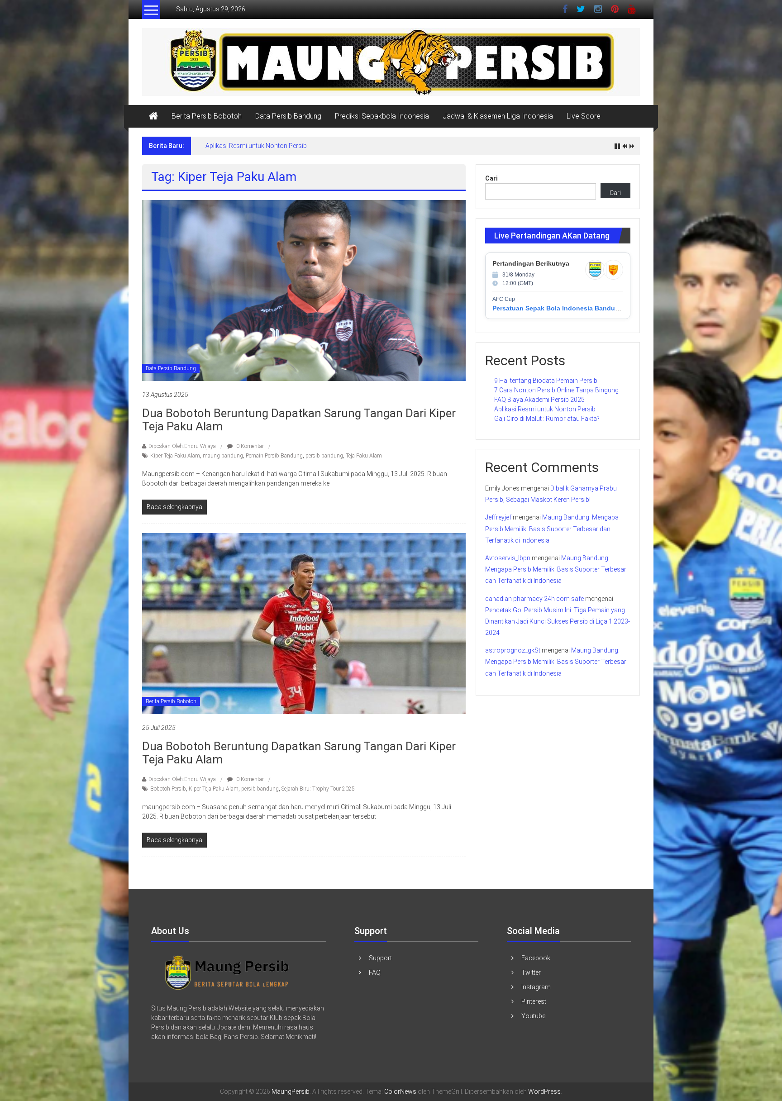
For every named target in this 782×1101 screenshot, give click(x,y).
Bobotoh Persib (168, 789)
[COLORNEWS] (227, 972)
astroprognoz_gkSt (512, 650)
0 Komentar (249, 446)
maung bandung (223, 456)
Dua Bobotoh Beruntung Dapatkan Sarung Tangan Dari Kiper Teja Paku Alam (299, 419)
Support (380, 958)
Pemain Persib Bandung (274, 456)
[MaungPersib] (153, 116)
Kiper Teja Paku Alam (175, 456)
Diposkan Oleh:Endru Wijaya (182, 446)
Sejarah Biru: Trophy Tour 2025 (318, 789)
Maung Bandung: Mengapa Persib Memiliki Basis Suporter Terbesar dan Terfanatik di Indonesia (552, 528)
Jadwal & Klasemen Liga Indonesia (498, 116)
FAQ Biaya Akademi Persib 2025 (539, 399)
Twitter (531, 972)
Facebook (535, 958)
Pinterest (533, 1001)
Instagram (536, 987)
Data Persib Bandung (288, 116)
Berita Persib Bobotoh (207, 116)
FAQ (375, 972)
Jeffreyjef (498, 517)
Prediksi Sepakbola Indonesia (382, 116)
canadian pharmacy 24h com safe (534, 598)
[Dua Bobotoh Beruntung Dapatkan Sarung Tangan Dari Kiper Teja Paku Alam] (304, 290)
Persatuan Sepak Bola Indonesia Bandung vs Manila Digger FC (589, 308)
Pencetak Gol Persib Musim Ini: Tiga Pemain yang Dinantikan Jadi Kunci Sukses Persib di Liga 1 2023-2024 (557, 621)
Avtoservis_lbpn (507, 558)
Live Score (584, 116)
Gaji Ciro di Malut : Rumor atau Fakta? (547, 418)
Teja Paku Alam (364, 456)
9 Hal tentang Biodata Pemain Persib (545, 380)
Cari (491, 178)
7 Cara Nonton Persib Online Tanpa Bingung (556, 390)
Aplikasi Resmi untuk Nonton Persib (256, 145)
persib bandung (324, 456)
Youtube (533, 1016)
